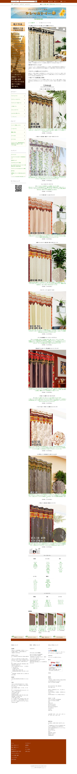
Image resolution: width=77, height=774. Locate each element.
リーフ (60, 565)
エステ (35, 568)
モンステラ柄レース (48, 606)
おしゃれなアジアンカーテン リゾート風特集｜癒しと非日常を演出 (18, 166)
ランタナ (60, 569)
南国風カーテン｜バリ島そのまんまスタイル (18, 174)
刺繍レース (48, 601)
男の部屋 (35, 564)
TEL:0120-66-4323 (38, 19)
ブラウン (35, 583)
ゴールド (35, 588)
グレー (35, 590)
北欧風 (48, 568)
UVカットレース (35, 603)
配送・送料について (15, 747)
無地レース (48, 600)
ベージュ (35, 585)
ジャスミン (61, 570)
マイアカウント (28, 743)
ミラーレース (35, 600)
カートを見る (27, 749)
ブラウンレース (60, 601)
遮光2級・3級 (48, 582)
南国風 (48, 571)
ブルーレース (60, 602)
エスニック (48, 570)
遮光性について (14, 160)
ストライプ (61, 563)
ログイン (57, 1)
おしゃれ (48, 563)
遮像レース (35, 601)
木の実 (60, 571)
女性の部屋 (35, 565)
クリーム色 (35, 582)
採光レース (35, 607)
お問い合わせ (53, 4)
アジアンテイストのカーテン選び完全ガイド (18, 157)
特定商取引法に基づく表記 (16, 751)
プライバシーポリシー (15, 753)
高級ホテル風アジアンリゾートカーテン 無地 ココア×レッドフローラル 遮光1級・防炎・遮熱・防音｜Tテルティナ (33, 628)
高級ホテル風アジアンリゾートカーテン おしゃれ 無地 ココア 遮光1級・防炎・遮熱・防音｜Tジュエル (52, 628)
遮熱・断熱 (48, 584)
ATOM (15, 759)
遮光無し (48, 587)
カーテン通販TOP (31, 22)
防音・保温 (48, 585)
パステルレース (60, 603)
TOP (12, 4)
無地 (60, 562)
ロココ (60, 564)
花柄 (60, 567)
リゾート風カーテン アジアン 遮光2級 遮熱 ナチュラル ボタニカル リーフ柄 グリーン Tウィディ (61, 628)
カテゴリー (17, 4)
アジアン (48, 562)
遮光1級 (48, 581)
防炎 (48, 583)
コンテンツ (28, 4)
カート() (64, 1)
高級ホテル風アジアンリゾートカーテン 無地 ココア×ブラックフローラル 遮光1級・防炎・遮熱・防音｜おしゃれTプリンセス (42, 628)
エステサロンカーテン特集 (16, 162)
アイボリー (35, 581)
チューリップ (60, 568)
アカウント (45, 1)
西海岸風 (48, 569)
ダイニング (35, 567)
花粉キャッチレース (35, 606)
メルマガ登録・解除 (45, 4)
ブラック (35, 584)
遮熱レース (35, 602)
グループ (22, 4)
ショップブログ (14, 757)
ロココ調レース (48, 602)
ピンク (35, 589)
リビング (35, 562)
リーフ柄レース (48, 603)
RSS (12, 759)
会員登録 (51, 1)
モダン (48, 564)
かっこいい (48, 567)
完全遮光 (48, 579)
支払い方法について (15, 745)
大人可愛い (48, 565)
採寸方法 (12, 170)
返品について (13, 749)
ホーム (12, 743)
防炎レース (35, 608)
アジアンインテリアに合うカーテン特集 (18, 168)
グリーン (35, 587)
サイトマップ (58, 4)
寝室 (35, 563)
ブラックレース (60, 600)
